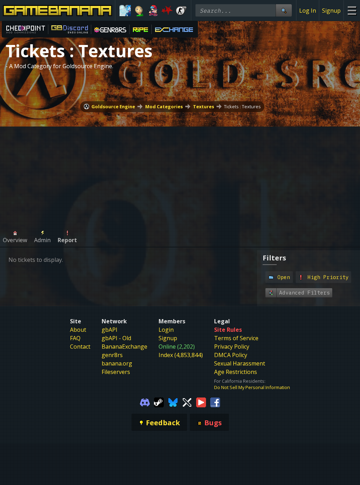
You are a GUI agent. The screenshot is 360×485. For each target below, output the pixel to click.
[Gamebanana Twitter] (187, 402)
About (78, 330)
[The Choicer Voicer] (125, 11)
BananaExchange (124, 346)
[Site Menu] (351, 10)
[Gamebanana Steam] (159, 402)
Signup (331, 10)
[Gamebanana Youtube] (201, 402)
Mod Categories (164, 106)
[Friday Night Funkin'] (153, 11)
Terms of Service (236, 338)
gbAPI (109, 330)
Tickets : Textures (242, 106)
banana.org (117, 363)
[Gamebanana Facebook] (215, 402)
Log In (307, 10)
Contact (80, 346)
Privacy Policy (231, 346)
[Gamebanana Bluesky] (173, 402)
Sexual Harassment (239, 363)
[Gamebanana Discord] (144, 402)
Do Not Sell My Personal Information (252, 387)
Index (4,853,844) (181, 355)
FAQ (75, 338)
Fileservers (116, 372)
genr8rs (112, 355)
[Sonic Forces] (167, 11)
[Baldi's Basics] (139, 11)
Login (166, 330)
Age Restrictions (235, 372)
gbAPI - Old (116, 338)
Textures (203, 106)
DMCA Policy (230, 355)
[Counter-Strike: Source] (181, 11)
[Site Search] (284, 10)
